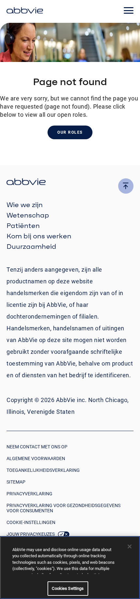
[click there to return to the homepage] (70, 182)
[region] (70, 567)
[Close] (129, 546)
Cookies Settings (68, 588)
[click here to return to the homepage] (25, 11)
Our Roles (70, 132)
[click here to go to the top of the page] (125, 186)
